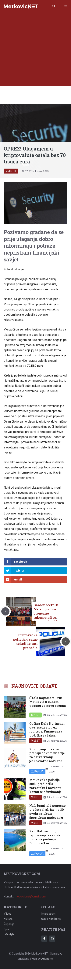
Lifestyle (9, 934)
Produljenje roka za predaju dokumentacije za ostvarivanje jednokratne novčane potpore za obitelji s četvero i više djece (47, 759)
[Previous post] (5, 611)
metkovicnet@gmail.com (30, 896)
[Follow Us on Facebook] (44, 939)
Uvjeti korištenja (51, 918)
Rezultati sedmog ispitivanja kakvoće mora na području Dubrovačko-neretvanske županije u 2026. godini (47, 841)
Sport (35, 715)
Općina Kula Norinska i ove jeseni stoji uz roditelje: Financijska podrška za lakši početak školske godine (47, 731)
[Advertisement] (35, 50)
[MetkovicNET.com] (21, 6)
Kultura (8, 918)
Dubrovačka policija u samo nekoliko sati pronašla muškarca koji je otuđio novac (25, 645)
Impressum (48, 913)
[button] (54, 6)
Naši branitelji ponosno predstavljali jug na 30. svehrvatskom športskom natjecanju (47, 811)
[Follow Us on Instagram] (52, 939)
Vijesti (11, 171)
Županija (37, 771)
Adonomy (47, 958)
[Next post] (65, 641)
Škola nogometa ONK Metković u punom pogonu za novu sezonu (47, 702)
